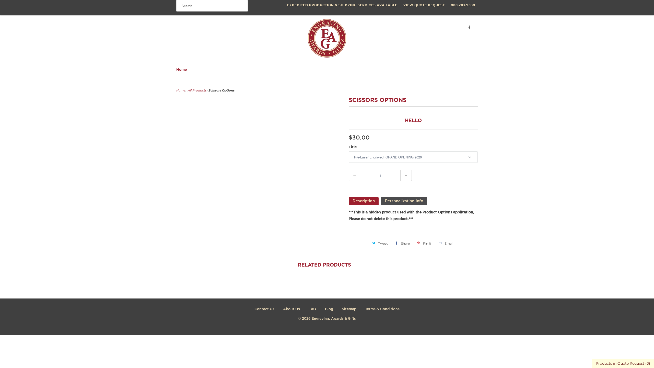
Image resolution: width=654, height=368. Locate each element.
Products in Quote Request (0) (623, 363)
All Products (197, 90)
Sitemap (349, 309)
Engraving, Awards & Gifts (334, 318)
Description (364, 201)
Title (353, 147)
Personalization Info (404, 201)
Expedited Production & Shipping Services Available (342, 5)
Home (181, 69)
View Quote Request (424, 5)
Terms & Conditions (382, 309)
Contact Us (264, 309)
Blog (329, 309)
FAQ (312, 309)
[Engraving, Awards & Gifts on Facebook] (469, 27)
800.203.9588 (463, 5)
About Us (291, 309)
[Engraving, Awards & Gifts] (327, 40)
